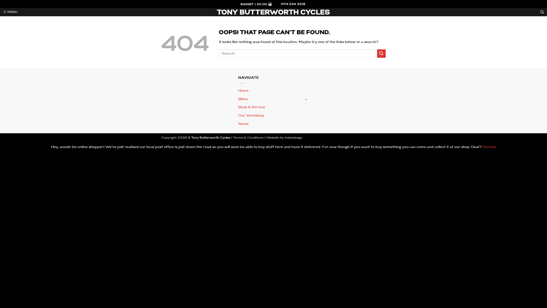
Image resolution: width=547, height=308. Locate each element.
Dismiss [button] (489, 147)
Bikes (243, 99)
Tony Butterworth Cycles (273, 12)
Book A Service (251, 107)
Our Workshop (251, 115)
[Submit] (381, 53)
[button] (256, 4)
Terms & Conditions (248, 137)
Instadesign (294, 137)
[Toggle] (306, 99)
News (243, 124)
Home (243, 91)
